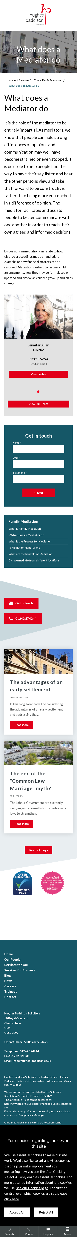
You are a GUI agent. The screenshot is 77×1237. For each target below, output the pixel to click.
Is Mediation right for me (24, 547)
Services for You (29, 80)
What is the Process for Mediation (30, 541)
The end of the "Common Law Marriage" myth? (30, 780)
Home (12, 80)
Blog (7, 975)
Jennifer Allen (38, 345)
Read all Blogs (38, 850)
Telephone (19, 472)
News (8, 981)
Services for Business (19, 970)
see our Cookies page (32, 1188)
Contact (10, 997)
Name (16, 442)
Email (16, 457)
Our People (12, 959)
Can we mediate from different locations (34, 560)
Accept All (17, 1212)
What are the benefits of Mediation (30, 554)
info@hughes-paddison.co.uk (32, 1060)
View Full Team (38, 403)
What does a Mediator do (24, 85)
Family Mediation (52, 80)
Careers (10, 986)
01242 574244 (25, 618)
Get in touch (24, 603)
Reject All (46, 1212)
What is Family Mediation (25, 528)
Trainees (10, 991)
